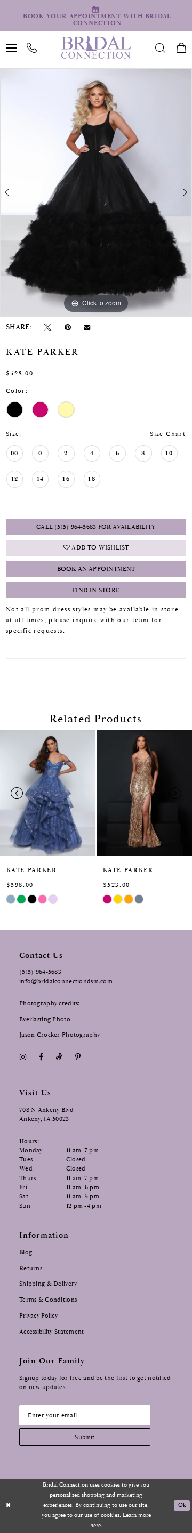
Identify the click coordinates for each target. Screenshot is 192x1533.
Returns (30, 1268)
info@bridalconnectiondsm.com (66, 981)
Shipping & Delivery (48, 1283)
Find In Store (96, 590)
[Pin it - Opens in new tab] (67, 327)
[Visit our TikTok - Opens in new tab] (58, 1057)
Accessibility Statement (51, 1331)
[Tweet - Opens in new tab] (48, 327)
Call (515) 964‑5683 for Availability (96, 527)
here (95, 1525)
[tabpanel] (96, 192)
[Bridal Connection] (96, 47)
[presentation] (47, 793)
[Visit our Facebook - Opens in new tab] (40, 1057)
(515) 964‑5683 (40, 971)
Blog (25, 1252)
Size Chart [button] (168, 434)
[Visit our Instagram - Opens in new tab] (22, 1057)
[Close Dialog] (8, 1506)
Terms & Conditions (48, 1299)
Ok (182, 1505)
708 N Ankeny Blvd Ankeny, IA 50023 (46, 1114)
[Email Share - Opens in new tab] (86, 328)
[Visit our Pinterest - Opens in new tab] (78, 1057)
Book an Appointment (96, 569)
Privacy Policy (38, 1315)
